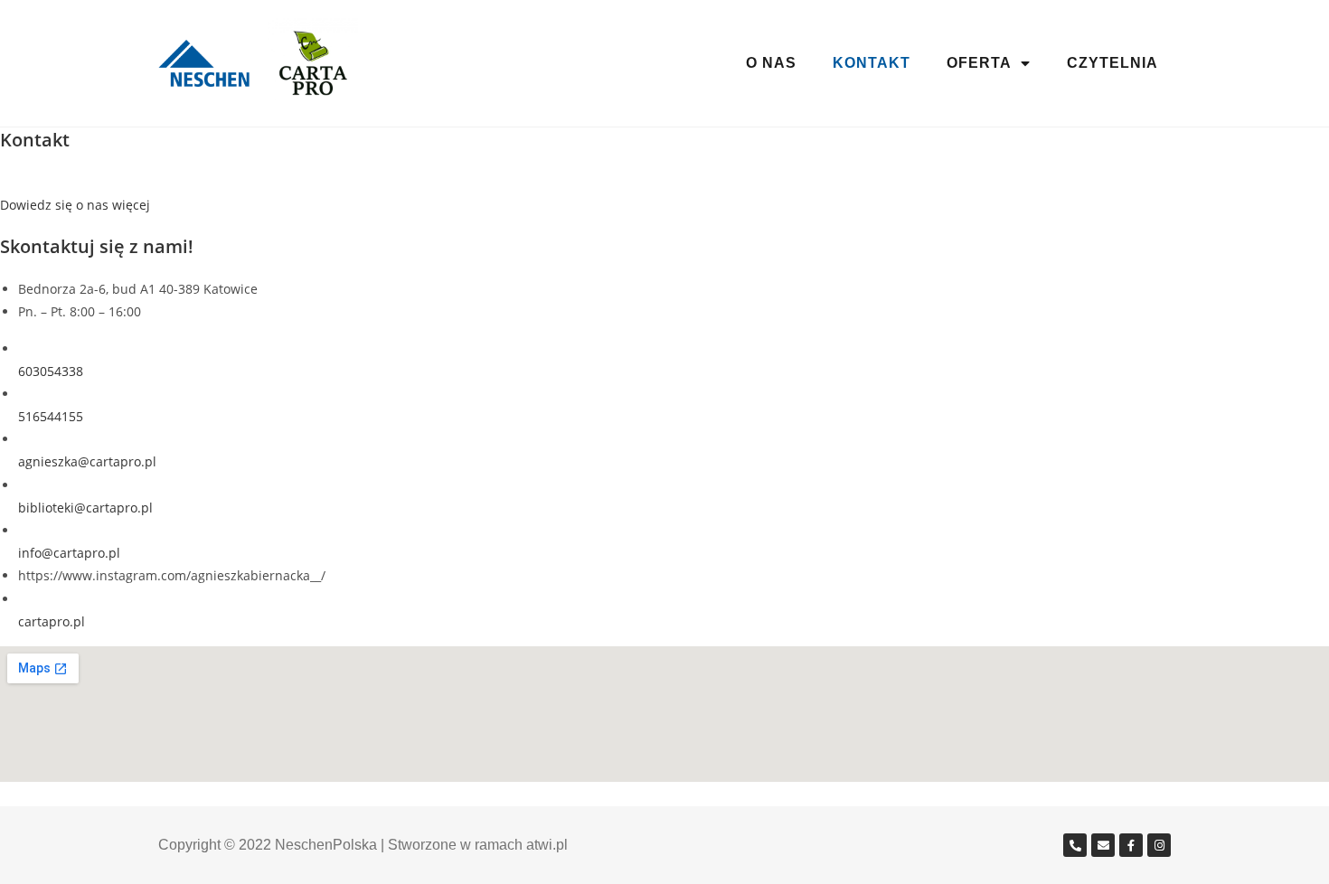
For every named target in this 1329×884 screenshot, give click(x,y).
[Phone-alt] (1075, 845)
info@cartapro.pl (69, 552)
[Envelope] (1103, 845)
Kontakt (871, 63)
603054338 (50, 371)
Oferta (979, 63)
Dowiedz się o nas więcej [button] (75, 204)
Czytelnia (1112, 63)
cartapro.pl (51, 621)
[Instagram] (1159, 845)
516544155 (50, 416)
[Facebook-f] (1131, 845)
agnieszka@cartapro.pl (87, 461)
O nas (771, 63)
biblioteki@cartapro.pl (85, 507)
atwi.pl (547, 844)
